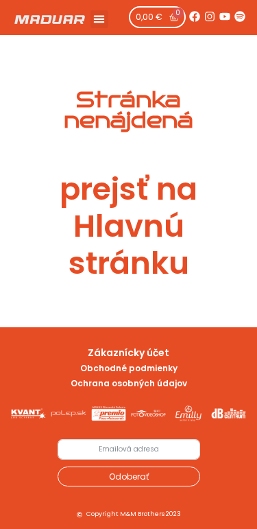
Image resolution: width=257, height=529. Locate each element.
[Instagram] (209, 16)
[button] (99, 19)
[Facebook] (194, 16)
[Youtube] (224, 16)
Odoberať (129, 476)
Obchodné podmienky (129, 368)
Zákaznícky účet (128, 353)
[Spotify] (239, 16)
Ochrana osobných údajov (129, 383)
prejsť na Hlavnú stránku (128, 226)
